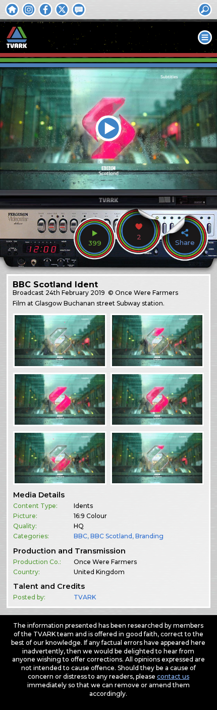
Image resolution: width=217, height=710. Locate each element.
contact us (173, 676)
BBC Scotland (111, 536)
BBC (80, 536)
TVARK (85, 597)
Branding (149, 536)
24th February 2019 (75, 292)
